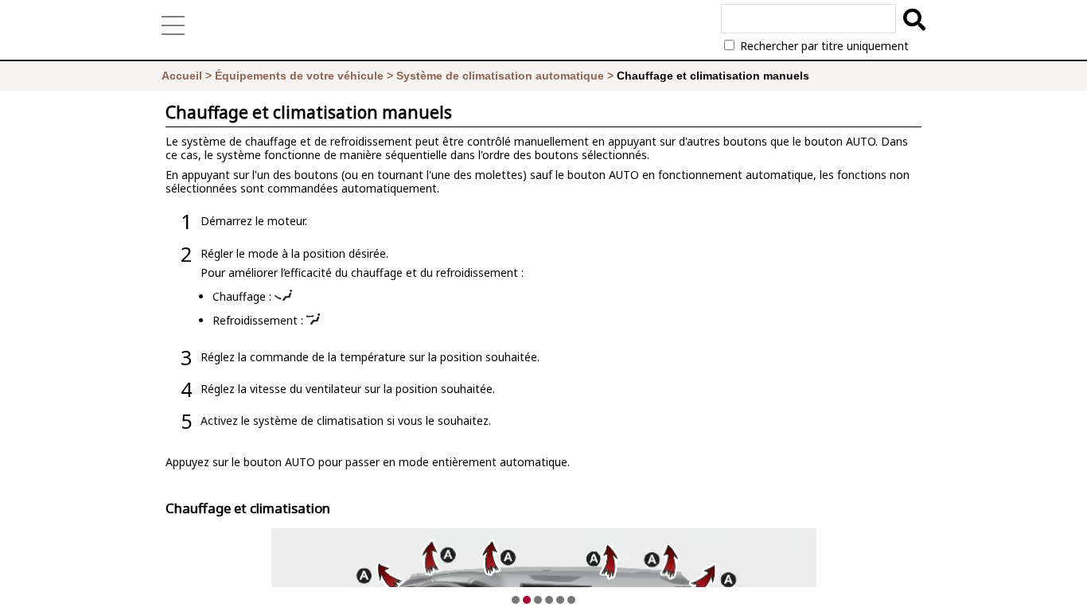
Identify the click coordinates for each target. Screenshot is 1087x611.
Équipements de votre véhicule (299, 75)
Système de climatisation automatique (500, 75)
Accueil (182, 75)
